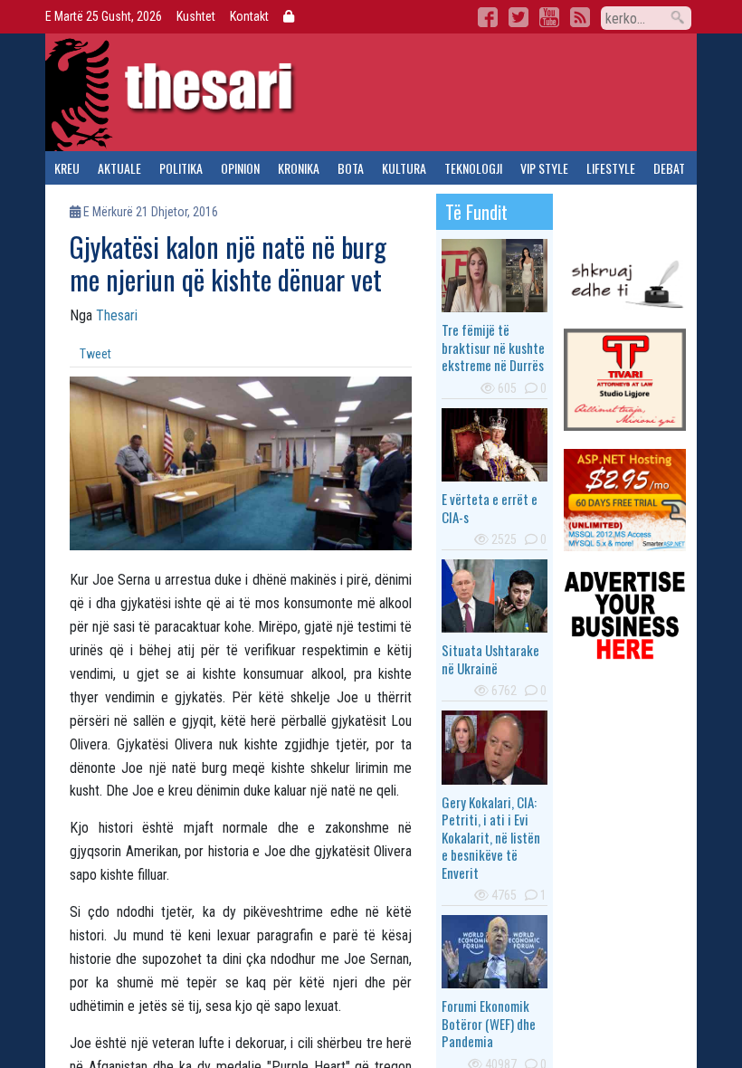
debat (669, 167)
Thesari (117, 315)
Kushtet (195, 16)
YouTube (549, 17)
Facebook (488, 17)
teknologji (473, 167)
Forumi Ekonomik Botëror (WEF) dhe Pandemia (489, 1023)
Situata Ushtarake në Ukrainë (490, 659)
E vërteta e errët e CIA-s (489, 508)
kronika (298, 167)
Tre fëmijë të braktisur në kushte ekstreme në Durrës (493, 347)
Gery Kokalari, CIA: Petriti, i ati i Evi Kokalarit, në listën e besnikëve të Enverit (491, 837)
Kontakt (249, 16)
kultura (404, 167)
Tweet (95, 354)
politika (181, 167)
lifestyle (610, 167)
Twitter (518, 17)
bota (351, 167)
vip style (544, 167)
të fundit (476, 211)
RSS (580, 17)
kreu (67, 167)
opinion (240, 167)
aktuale (119, 167)
